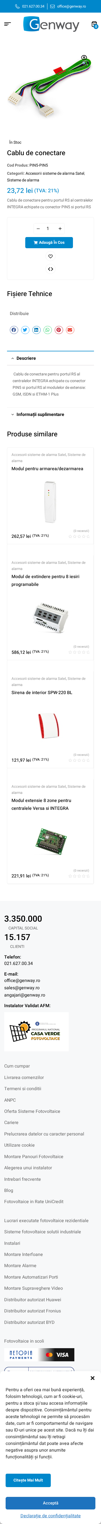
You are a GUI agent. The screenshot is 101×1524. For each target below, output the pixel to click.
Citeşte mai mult (28, 1480)
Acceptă (50, 1503)
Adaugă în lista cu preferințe (50, 256)
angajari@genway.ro (24, 995)
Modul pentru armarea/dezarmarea (47, 468)
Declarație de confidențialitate (50, 1516)
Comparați (50, 269)
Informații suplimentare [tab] (40, 414)
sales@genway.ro (22, 988)
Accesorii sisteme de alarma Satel (55, 173)
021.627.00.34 (18, 963)
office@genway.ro (22, 980)
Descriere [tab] (26, 358)
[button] (92, 1378)
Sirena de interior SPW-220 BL (42, 692)
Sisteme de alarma (23, 180)
